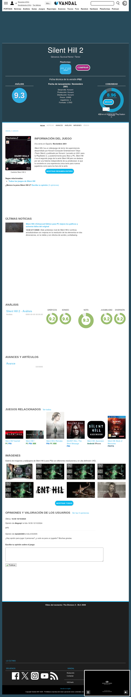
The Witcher (37, 5)
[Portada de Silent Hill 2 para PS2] (18, 153)
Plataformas (105, 9)
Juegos (42, 9)
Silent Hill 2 (65, 50)
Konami (70, 90)
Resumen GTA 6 (23, 2)
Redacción (70, 673)
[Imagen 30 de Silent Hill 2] (19, 472)
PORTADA (8, 9)
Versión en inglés (65, 688)
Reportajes (51, 9)
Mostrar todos (64, 503)
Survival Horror (66, 56)
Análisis (26, 9)
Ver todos (47, 409)
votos (111, 115)
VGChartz (70, 682)
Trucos (70, 9)
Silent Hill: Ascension (95, 441)
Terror (77, 56)
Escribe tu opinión (40, 185)
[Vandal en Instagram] (35, 675)
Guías (34, 9)
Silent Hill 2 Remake (54, 441)
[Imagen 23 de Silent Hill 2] (111, 490)
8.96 (111, 94)
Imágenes (77, 125)
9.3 (19, 95)
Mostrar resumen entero (59, 171)
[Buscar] (118, 3)
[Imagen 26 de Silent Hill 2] (19, 490)
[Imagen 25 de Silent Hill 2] (50, 490)
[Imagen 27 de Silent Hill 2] (111, 472)
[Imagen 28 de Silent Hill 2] (81, 472)
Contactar (70, 676)
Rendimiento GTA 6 (24, 5)
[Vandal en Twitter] (25, 675)
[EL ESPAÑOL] (124, 3)
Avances (62, 9)
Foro (77, 9)
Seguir (108, 102)
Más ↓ (48, 3)
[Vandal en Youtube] (44, 675)
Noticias (17, 9)
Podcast (115, 9)
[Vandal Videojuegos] (65, 3)
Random (84, 9)
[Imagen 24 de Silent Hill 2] (81, 490)
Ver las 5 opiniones (80, 512)
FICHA (42, 126)
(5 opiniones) (53, 185)
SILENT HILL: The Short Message (74, 442)
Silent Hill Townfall (12, 441)
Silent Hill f (30, 441)
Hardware (94, 9)
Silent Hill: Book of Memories (115, 442)
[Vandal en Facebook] (15, 675)
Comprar (82, 67)
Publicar (11, 565)
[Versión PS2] (65, 69)
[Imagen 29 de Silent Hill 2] (50, 472)
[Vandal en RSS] (54, 675)
